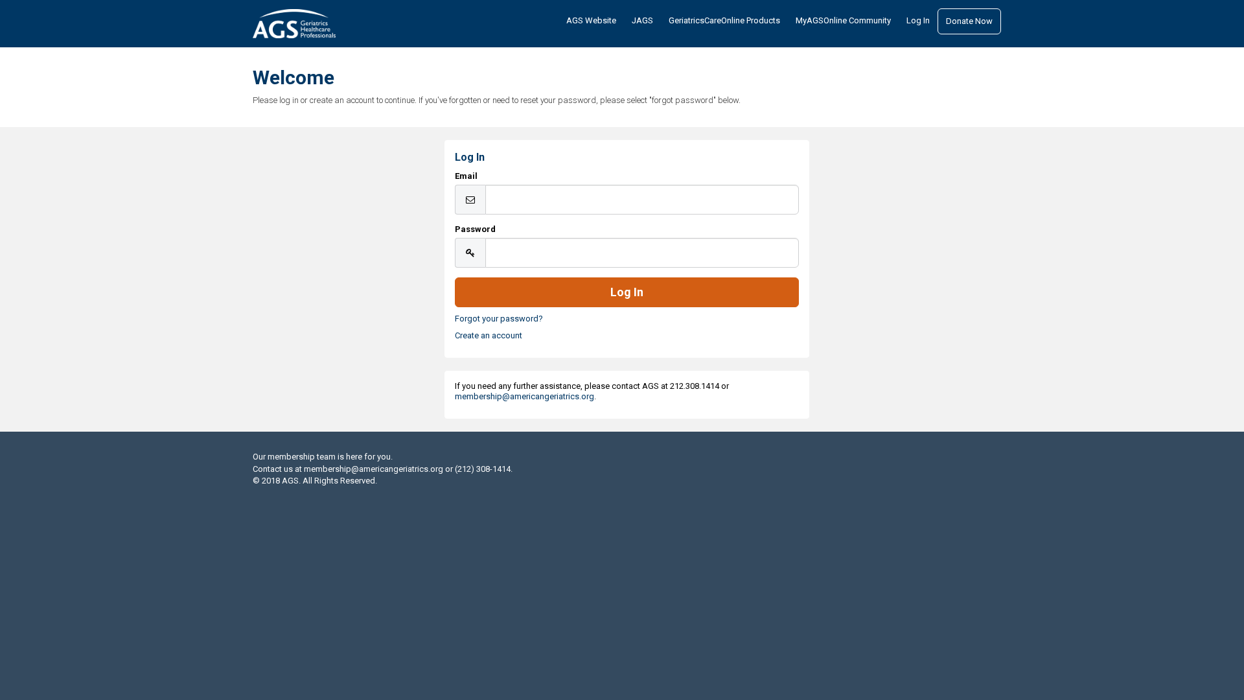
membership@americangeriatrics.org (524, 396)
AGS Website (591, 20)
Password (475, 229)
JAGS (642, 20)
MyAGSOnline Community (843, 20)
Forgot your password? (499, 318)
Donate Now (969, 21)
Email (466, 176)
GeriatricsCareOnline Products (724, 20)
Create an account (488, 335)
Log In (918, 20)
